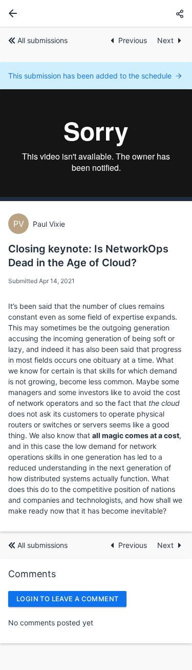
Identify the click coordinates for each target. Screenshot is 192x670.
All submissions (42, 40)
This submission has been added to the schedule (90, 75)
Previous (133, 40)
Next (165, 40)
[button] (180, 13)
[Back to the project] (11, 13)
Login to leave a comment (67, 599)
